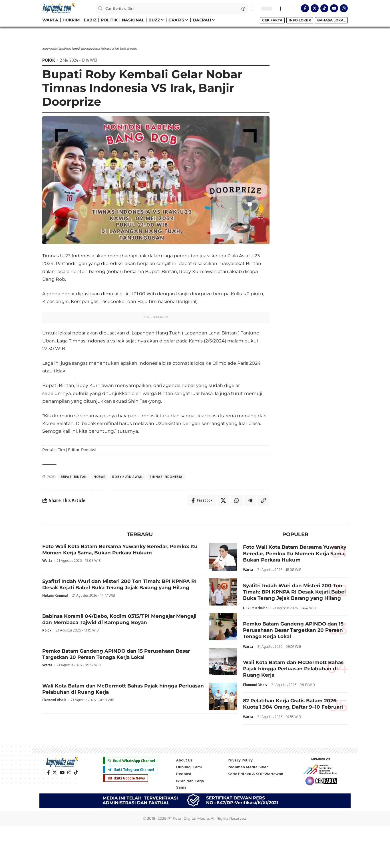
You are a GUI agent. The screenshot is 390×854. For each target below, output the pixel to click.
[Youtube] (334, 8)
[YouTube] (62, 772)
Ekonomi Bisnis (54, 699)
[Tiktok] (324, 8)
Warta (47, 560)
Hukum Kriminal (55, 595)
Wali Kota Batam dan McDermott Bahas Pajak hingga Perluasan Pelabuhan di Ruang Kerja (293, 668)
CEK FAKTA (272, 20)
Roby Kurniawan (127, 476)
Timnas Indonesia (165, 476)
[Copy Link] (264, 500)
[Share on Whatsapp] (237, 500)
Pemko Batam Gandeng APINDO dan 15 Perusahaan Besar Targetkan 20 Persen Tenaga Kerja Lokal (116, 654)
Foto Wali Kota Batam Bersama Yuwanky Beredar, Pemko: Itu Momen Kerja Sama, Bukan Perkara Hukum (120, 550)
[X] (54, 772)
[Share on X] (223, 500)
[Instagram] (344, 8)
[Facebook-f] (305, 8)
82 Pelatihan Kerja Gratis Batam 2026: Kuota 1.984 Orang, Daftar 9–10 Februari (293, 704)
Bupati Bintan (74, 476)
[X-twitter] (315, 8)
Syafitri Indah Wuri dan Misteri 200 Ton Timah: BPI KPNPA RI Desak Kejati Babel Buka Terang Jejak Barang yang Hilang (119, 584)
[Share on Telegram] (250, 500)
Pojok (53, 48)
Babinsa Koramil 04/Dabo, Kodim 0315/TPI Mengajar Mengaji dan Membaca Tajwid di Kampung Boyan (119, 619)
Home (45, 48)
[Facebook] (48, 772)
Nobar (100, 476)
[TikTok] (76, 772)
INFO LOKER (300, 20)
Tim (61, 449)
